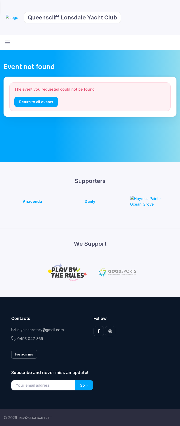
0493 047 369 (30, 338)
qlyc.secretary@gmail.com (40, 329)
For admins (24, 354)
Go (83, 385)
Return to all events (36, 102)
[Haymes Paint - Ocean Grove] (147, 201)
